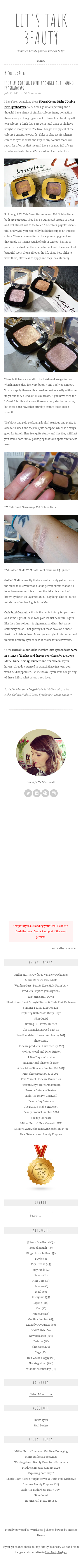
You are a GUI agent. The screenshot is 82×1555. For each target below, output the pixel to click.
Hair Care (38, 1281)
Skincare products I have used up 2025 (41, 1046)
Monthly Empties (38, 1319)
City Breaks (38, 1264)
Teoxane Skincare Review (41, 1090)
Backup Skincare (41, 1118)
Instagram (38, 1297)
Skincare (37, 1347)
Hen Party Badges (56, 1552)
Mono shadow (63, 695)
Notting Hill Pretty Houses (41, 1024)
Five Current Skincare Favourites (41, 1079)
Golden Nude (20, 695)
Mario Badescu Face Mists (41, 980)
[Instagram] (54, 793)
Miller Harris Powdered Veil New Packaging (41, 974)
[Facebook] (37, 793)
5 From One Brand (38, 1242)
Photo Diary (41, 1040)
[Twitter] (28, 793)
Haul (38, 1292)
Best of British (38, 1248)
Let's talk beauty (41, 29)
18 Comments (32, 93)
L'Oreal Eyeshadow (40, 695)
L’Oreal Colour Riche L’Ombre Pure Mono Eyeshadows (39, 86)
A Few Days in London (41, 1057)
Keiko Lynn (41, 1420)
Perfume (38, 1341)
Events (39, 1275)
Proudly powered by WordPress (24, 1530)
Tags (38, 1352)
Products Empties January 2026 (41, 991)
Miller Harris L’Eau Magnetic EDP (41, 1123)
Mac (38, 1308)
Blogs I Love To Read (38, 1253)
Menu (41, 61)
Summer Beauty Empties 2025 (41, 1007)
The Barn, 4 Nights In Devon (41, 1107)
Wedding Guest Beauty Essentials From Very (41, 985)
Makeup (21, 689)
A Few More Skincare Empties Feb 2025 (41, 1068)
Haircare (39, 1286)
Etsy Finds (39, 1270)
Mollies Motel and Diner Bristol (41, 1051)
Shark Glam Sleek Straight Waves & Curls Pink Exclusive (41, 1002)
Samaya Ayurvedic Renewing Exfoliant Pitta (41, 1129)
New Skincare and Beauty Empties (41, 1134)
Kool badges (41, 1425)
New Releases (37, 1336)
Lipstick (38, 1303)
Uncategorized (37, 1363)
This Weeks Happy (38, 1358)
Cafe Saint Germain (49, 689)
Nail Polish (38, 1330)
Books (39, 1258)
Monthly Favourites (38, 1325)
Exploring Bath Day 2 (41, 997)
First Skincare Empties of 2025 (41, 1074)
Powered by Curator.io (63, 948)
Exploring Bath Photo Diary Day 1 (41, 1013)
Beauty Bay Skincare (41, 1101)
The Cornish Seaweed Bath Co (41, 1030)
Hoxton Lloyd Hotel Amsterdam (41, 1085)
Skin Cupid (41, 1018)
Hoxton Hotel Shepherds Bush (41, 1063)
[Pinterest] (45, 793)
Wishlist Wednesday (38, 1369)
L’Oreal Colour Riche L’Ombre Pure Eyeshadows (41, 650)
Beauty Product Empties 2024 (41, 1112)
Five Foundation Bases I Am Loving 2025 (41, 1035)
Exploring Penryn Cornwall (41, 1096)
